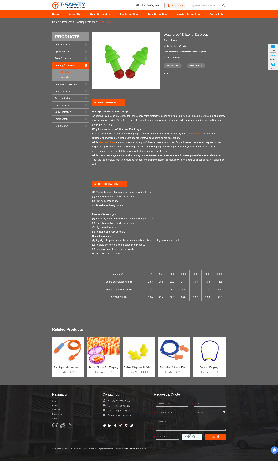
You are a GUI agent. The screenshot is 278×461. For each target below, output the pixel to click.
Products (67, 22)
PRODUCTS (67, 36)
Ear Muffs (64, 77)
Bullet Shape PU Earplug (103, 367)
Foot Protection (62, 105)
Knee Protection (63, 98)
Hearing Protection (188, 14)
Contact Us (216, 14)
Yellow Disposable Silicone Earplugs (138, 367)
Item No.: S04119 (174, 372)
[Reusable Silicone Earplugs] (174, 350)
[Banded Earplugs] (209, 350)
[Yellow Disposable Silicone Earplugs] (139, 350)
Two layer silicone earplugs (68, 367)
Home (55, 14)
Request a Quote (167, 394)
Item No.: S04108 (139, 372)
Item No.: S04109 (209, 372)
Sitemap (142, 449)
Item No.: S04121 (104, 372)
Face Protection (157, 14)
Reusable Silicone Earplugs (174, 367)
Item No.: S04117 (68, 372)
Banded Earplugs (210, 367)
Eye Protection (129, 14)
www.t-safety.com (124, 415)
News (54, 418)
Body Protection (63, 112)
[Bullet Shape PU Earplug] (103, 350)
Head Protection (100, 14)
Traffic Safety (61, 119)
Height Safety (61, 126)
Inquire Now (172, 65)
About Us (75, 14)
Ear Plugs (105, 22)
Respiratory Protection (66, 84)
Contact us (111, 394)
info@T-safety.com (149, 5)
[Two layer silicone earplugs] (68, 350)
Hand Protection (63, 91)
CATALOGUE (177, 5)
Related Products (67, 329)
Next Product (196, 65)
